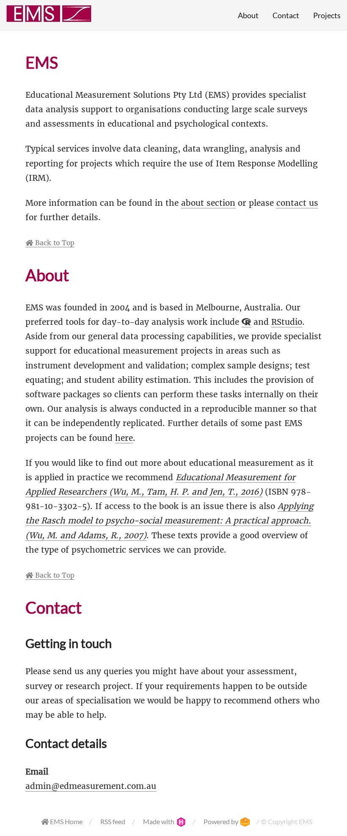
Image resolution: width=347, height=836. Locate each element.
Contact (286, 15)
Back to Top (53, 242)
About (248, 15)
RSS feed (112, 821)
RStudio (286, 322)
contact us (297, 203)
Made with (159, 821)
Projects (327, 15)
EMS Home (66, 821)
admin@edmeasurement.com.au (90, 786)
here (124, 438)
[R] (246, 322)
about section (208, 203)
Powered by (222, 821)
